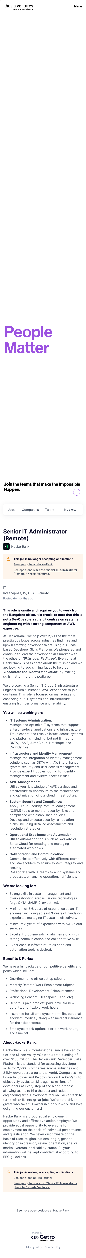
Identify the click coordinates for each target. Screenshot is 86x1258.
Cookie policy (52, 1247)
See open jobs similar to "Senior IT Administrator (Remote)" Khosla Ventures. (45, 572)
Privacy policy (34, 1247)
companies (30, 510)
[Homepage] (18, 5)
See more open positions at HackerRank (43, 1210)
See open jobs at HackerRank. (33, 564)
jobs (11, 510)
